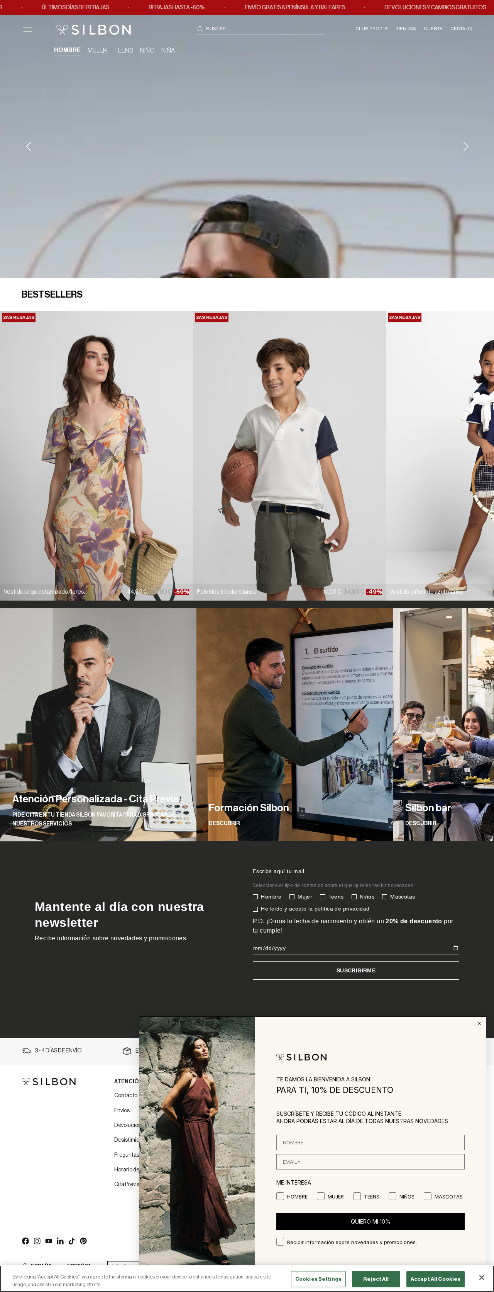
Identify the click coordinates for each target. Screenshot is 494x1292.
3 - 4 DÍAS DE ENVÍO (58, 1051)
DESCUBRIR (224, 823)
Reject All (376, 1279)
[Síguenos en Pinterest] (83, 1241)
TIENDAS (406, 28)
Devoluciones (130, 1125)
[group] (98, 724)
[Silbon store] (93, 29)
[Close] (481, 1277)
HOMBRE (67, 50)
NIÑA (168, 51)
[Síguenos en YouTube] (48, 1241)
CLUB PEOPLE (371, 28)
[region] (247, 1278)
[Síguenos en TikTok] (71, 1241)
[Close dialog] (479, 1023)
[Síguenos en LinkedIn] (60, 1241)
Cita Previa (127, 1184)
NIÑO (147, 51)
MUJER (97, 51)
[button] (465, 146)
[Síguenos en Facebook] (25, 1241)
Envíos (122, 1110)
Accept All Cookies (435, 1279)
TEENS (123, 51)
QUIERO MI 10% (371, 1221)
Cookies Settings (318, 1279)
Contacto (125, 1095)
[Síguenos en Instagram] (37, 1241)
